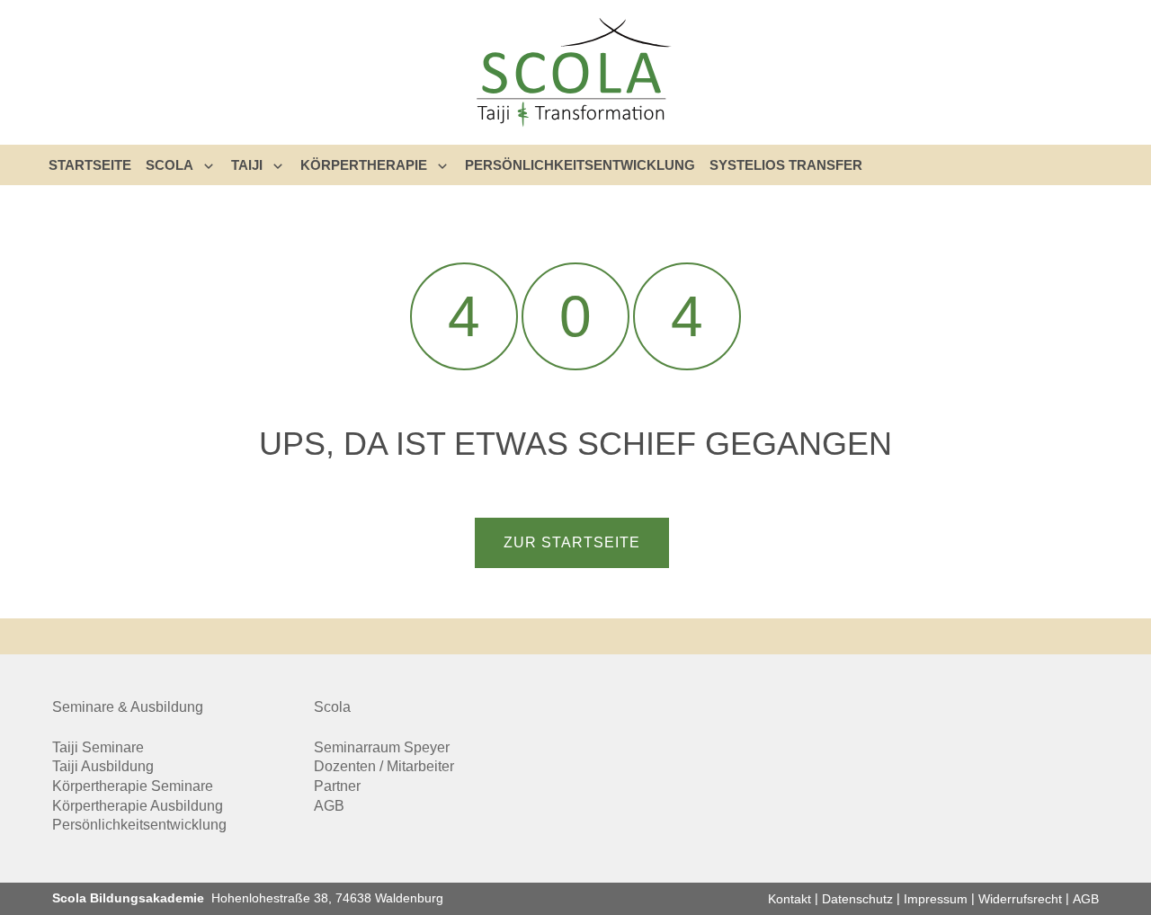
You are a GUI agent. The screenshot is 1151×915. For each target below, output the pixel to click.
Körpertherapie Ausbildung (137, 805)
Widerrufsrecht (1020, 899)
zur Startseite (572, 542)
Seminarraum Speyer (382, 747)
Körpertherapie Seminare (132, 786)
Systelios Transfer (785, 165)
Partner (337, 786)
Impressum (936, 899)
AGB (329, 805)
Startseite (90, 165)
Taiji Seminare (98, 747)
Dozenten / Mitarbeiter (384, 766)
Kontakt (789, 899)
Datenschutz (857, 899)
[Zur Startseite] (575, 72)
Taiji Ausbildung (103, 766)
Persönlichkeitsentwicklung (580, 165)
